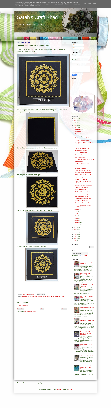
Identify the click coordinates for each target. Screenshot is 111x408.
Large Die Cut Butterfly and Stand (83, 185)
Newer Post (20, 309)
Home (42, 309)
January (77, 224)
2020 (75, 229)
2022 (75, 127)
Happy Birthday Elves (80, 189)
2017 (75, 236)
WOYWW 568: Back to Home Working (86, 274)
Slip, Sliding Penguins (80, 157)
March (77, 220)
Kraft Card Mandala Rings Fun (83, 194)
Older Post (64, 309)
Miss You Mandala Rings (81, 196)
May (76, 216)
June (76, 213)
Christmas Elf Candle (80, 168)
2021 (75, 227)
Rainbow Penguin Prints (81, 179)
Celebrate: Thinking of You (82, 163)
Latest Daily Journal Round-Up (83, 170)
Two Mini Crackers (80, 146)
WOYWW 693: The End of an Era (83, 174)
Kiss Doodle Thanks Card (81, 200)
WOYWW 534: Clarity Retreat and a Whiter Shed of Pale (87, 320)
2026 (75, 118)
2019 (75, 232)
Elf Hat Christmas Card (81, 152)
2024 (75, 123)
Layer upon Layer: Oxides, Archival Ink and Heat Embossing (87, 367)
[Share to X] (41, 294)
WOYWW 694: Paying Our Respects (84, 159)
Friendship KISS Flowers (81, 187)
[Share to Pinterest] (44, 294)
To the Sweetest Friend (81, 154)
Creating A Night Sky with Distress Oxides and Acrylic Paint (86, 333)
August (77, 209)
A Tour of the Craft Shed (86, 356)
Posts (75, 45)
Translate (84, 255)
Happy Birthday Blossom (81, 177)
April (76, 218)
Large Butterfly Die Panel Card (83, 198)
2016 (75, 238)
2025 (75, 120)
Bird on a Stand (79, 161)
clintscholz (58, 389)
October (77, 133)
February (77, 222)
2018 (75, 234)
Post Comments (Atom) (30, 311)
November (78, 131)
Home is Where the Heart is (82, 140)
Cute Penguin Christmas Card (82, 202)
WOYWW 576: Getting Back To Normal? (86, 262)
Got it (94, 4)
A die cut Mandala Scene (81, 166)
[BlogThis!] (39, 294)
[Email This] (38, 294)
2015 (75, 241)
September (78, 136)
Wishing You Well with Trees (82, 148)
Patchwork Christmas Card (82, 138)
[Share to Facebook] (42, 294)
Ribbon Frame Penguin (81, 150)
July (76, 211)
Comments (77, 47)
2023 (75, 125)
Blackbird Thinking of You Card (83, 172)
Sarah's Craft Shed (37, 17)
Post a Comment (23, 305)
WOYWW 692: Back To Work (82, 191)
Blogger (70, 389)
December (78, 129)
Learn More (87, 4)
